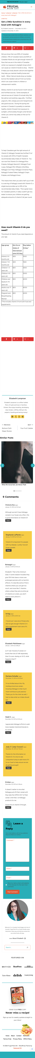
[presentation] (17, 462)
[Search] (27, 947)
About (13, 1036)
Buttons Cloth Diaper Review (7, 428)
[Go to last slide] (2, 465)
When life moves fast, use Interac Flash (14, 485)
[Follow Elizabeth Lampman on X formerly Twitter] (15, 416)
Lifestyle (4, 18)
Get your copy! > (17, 2)
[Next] (33, 465)
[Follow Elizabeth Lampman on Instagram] (19, 416)
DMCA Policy (27, 1039)
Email (8, 878)
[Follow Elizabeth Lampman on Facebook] (12, 416)
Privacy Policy (17, 1039)
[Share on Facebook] (6, 48)
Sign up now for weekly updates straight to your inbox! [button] (17, 1018)
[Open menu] (31, 6)
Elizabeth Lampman (8, 28)
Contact (18, 1036)
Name (9, 869)
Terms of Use (7, 1039)
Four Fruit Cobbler (27, 426)
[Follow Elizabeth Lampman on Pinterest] (22, 416)
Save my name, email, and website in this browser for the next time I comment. (18, 884)
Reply (8, 520)
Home (7, 1036)
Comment (10, 840)
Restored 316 (17, 1048)
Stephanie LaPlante (13, 535)
